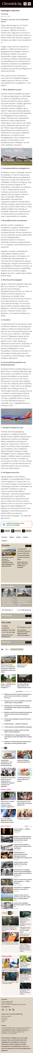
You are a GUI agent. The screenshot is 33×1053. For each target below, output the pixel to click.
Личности (16, 832)
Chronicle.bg (4, 14)
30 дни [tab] (30, 826)
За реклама (4, 1019)
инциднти (4, 540)
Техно (15, 900)
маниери (25, 537)
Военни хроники (18, 842)
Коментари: (8, 610)
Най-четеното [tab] (27, 691)
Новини (3, 1021)
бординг (12, 537)
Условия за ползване (6, 1016)
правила (18, 537)
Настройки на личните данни (9, 1033)
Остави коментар (25, 610)
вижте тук (21, 1032)
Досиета (16, 859)
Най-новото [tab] (19, 691)
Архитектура (17, 850)
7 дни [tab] (26, 826)
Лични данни (4, 1018)
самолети (4, 537)
